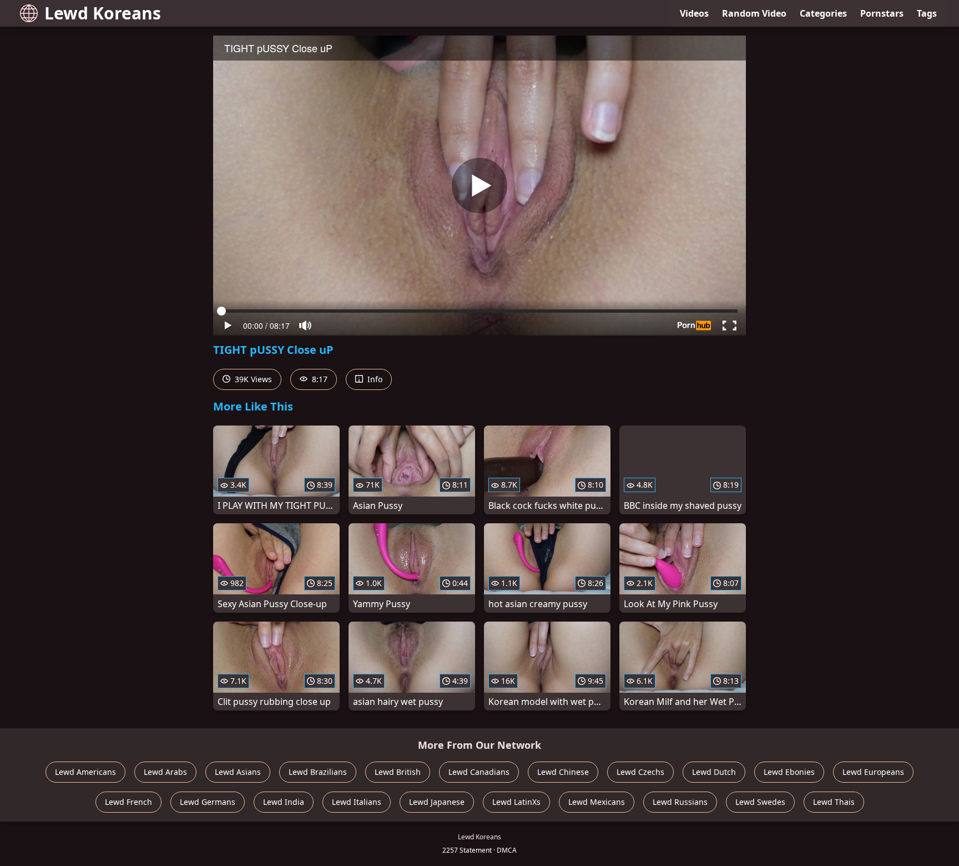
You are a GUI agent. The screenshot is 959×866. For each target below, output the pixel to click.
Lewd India (283, 802)
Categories (823, 13)
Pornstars (882, 13)
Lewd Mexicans (596, 802)
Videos (694, 13)
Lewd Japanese (437, 802)
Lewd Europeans (873, 772)
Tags (927, 13)
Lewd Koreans (102, 13)
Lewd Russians (680, 802)
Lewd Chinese (563, 772)
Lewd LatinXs (516, 802)
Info (373, 379)
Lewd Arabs (165, 772)
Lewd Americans (85, 772)
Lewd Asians (238, 772)
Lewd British (398, 772)
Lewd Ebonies (789, 772)
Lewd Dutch (714, 772)
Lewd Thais (834, 802)
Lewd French (128, 802)
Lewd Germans (207, 802)
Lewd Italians (356, 802)
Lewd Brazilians (318, 772)
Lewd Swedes (760, 802)
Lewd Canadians (478, 772)
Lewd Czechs (640, 772)
